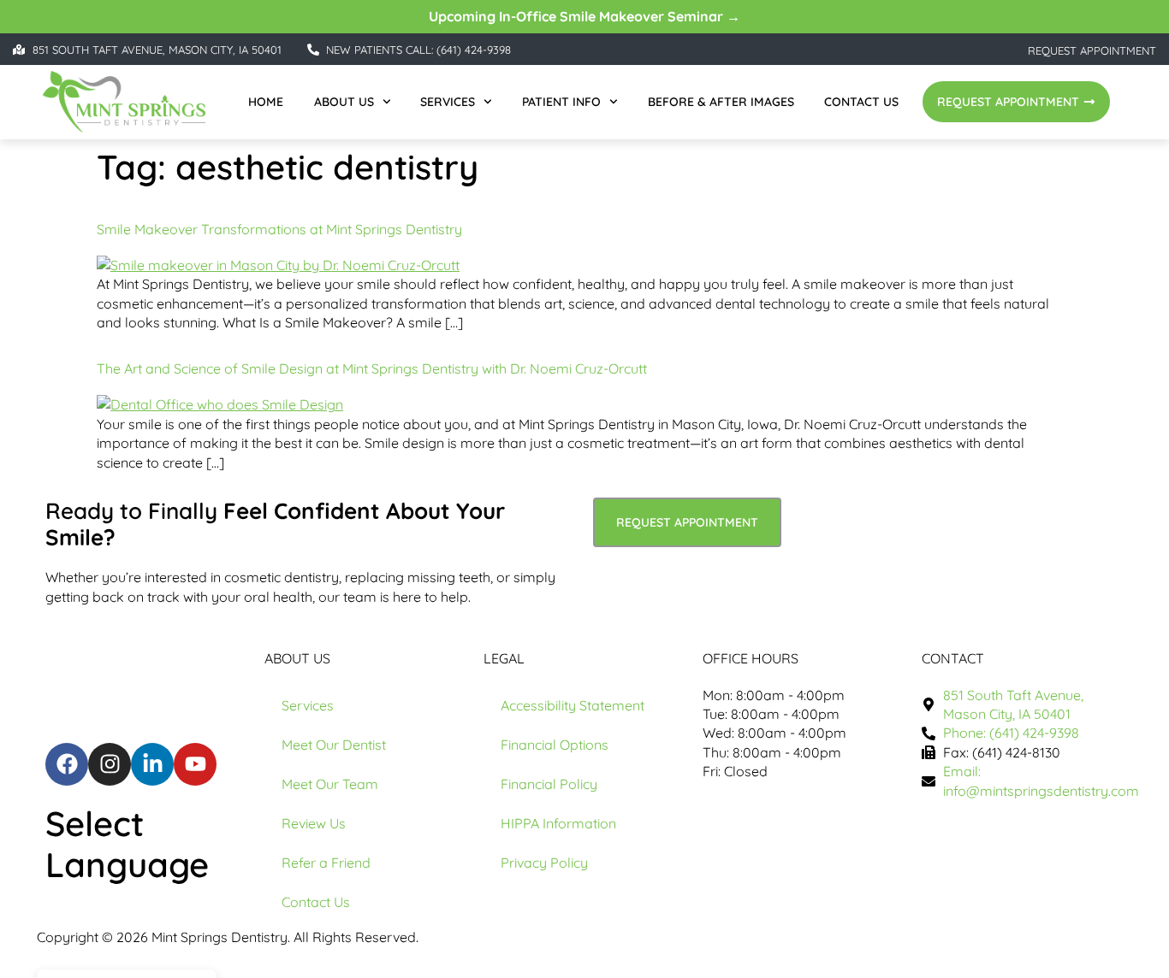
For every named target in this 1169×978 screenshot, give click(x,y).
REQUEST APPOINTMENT (1092, 50)
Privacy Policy (544, 862)
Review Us (314, 823)
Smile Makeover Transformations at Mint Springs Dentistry (279, 229)
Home (265, 101)
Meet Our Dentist (334, 744)
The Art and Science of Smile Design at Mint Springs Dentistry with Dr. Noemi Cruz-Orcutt (372, 368)
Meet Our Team (330, 783)
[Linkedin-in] (152, 764)
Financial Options (554, 744)
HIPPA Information (558, 823)
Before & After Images (721, 101)
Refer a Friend (326, 862)
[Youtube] (195, 764)
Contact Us (861, 101)
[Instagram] (109, 764)
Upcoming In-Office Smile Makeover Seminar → (584, 16)
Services (447, 101)
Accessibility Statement (572, 705)
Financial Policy (549, 783)
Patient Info (561, 101)
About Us (344, 101)
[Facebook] (66, 764)
